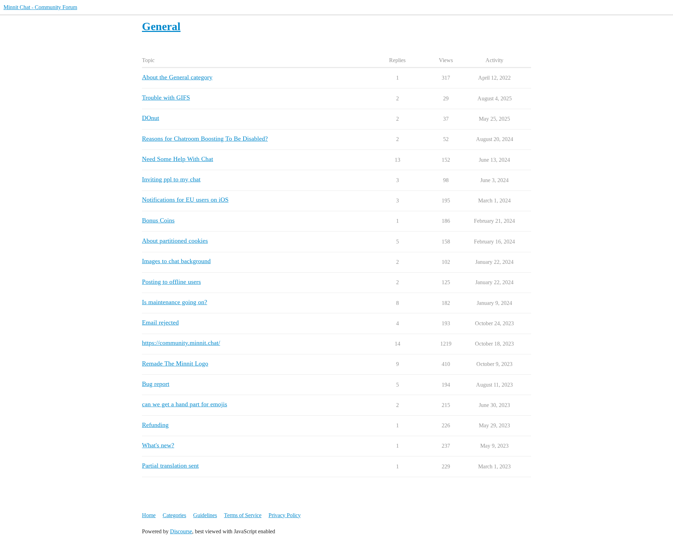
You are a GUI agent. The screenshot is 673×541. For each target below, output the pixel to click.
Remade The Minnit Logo (175, 363)
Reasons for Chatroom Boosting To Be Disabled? (205, 138)
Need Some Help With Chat (177, 158)
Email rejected (160, 322)
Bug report (155, 383)
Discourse (181, 531)
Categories (174, 515)
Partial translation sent (170, 465)
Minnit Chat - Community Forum (40, 7)
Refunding (155, 424)
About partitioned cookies (175, 240)
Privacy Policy (284, 515)
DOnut (150, 117)
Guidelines (205, 515)
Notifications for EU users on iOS (185, 199)
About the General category (177, 77)
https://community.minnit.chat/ (181, 342)
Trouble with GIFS (166, 97)
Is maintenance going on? (174, 302)
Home (149, 515)
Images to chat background (176, 261)
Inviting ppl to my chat (171, 179)
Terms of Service (242, 515)
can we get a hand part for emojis (184, 404)
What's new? (158, 445)
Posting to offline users (171, 281)
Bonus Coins (158, 220)
